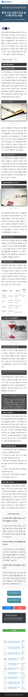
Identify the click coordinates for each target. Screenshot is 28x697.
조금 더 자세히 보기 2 (14, 600)
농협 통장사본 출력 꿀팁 (11, 615)
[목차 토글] (14, 60)
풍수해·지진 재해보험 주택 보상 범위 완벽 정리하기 (14, 642)
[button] (22, 2)
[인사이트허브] (7, 2)
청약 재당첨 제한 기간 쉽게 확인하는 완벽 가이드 (14, 659)
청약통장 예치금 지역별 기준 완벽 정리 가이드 (14, 688)
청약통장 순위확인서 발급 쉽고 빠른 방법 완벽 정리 (14, 683)
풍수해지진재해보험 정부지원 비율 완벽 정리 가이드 (14, 647)
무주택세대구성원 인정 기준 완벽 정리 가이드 (14, 677)
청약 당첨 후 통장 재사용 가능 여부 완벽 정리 (14, 664)
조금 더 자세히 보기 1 (14, 593)
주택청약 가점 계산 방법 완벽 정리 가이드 (13, 668)
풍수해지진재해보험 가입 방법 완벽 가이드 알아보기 (14, 653)
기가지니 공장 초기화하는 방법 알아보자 (13, 619)
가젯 (5, 7)
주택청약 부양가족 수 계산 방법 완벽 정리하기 (14, 673)
